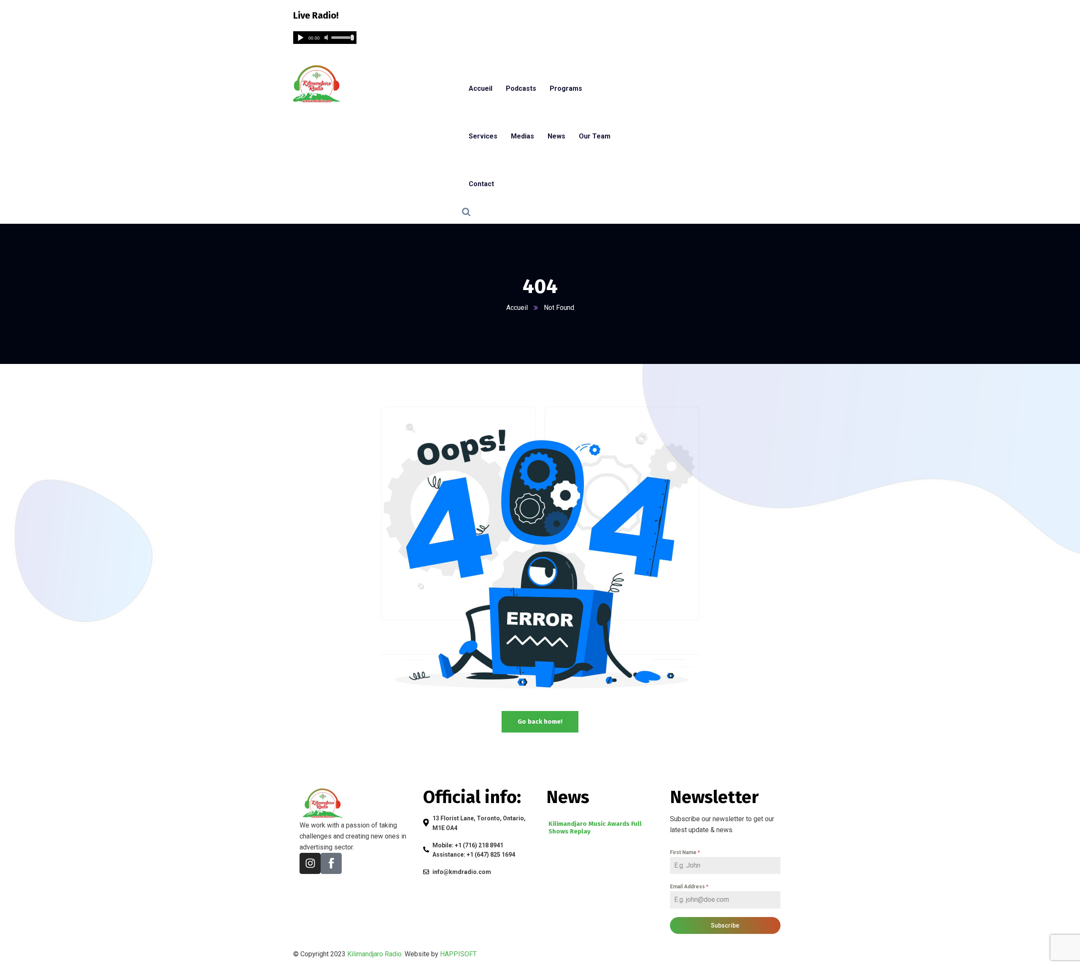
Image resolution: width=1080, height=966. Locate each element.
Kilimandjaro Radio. (375, 954)
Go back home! (540, 721)
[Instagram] (310, 863)
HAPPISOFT (458, 954)
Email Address (689, 887)
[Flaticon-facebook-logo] (331, 863)
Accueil (517, 308)
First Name (685, 852)
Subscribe (725, 925)
